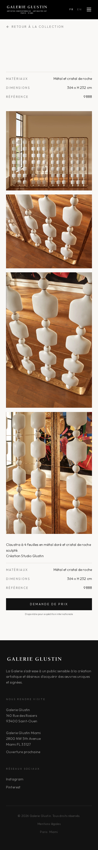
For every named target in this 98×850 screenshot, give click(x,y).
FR (71, 9)
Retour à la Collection (38, 27)
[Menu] (89, 10)
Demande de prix (49, 604)
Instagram (14, 779)
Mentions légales (49, 824)
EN (79, 9)
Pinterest (13, 787)
